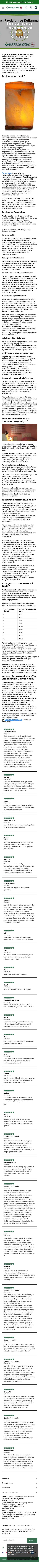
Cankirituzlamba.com (13, 720)
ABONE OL (32, 1540)
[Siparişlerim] (31, 7)
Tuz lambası (6, 173)
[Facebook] (3, 1548)
